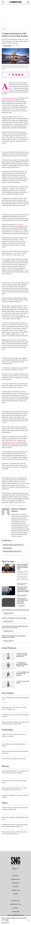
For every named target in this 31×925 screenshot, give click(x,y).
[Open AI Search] (5, 2)
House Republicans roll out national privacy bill (15, 610)
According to (20, 224)
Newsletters (15, 900)
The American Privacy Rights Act (10, 98)
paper (19, 241)
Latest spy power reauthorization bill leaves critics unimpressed (22, 601)
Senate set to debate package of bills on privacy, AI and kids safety (22, 567)
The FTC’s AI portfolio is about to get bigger (14, 618)
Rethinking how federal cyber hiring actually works (21, 664)
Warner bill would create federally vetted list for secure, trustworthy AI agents (23, 589)
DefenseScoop (15, 879)
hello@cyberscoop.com (15, 915)
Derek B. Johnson (7, 45)
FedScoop (15, 875)
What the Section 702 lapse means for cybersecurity (21, 655)
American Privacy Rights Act (12, 551)
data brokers (7, 548)
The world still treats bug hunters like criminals (22, 673)
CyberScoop (15, 890)
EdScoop (15, 886)
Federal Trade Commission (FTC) (13, 545)
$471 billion (21, 231)
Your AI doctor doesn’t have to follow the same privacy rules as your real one (15, 627)
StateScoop (15, 883)
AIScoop (15, 894)
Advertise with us (15, 904)
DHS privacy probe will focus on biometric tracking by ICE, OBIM (14, 636)
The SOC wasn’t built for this (22, 682)
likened (26, 393)
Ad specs (15, 908)
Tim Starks (22, 605)
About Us (15, 868)
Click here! (5, 922)
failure (20, 117)
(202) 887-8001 (16, 911)
